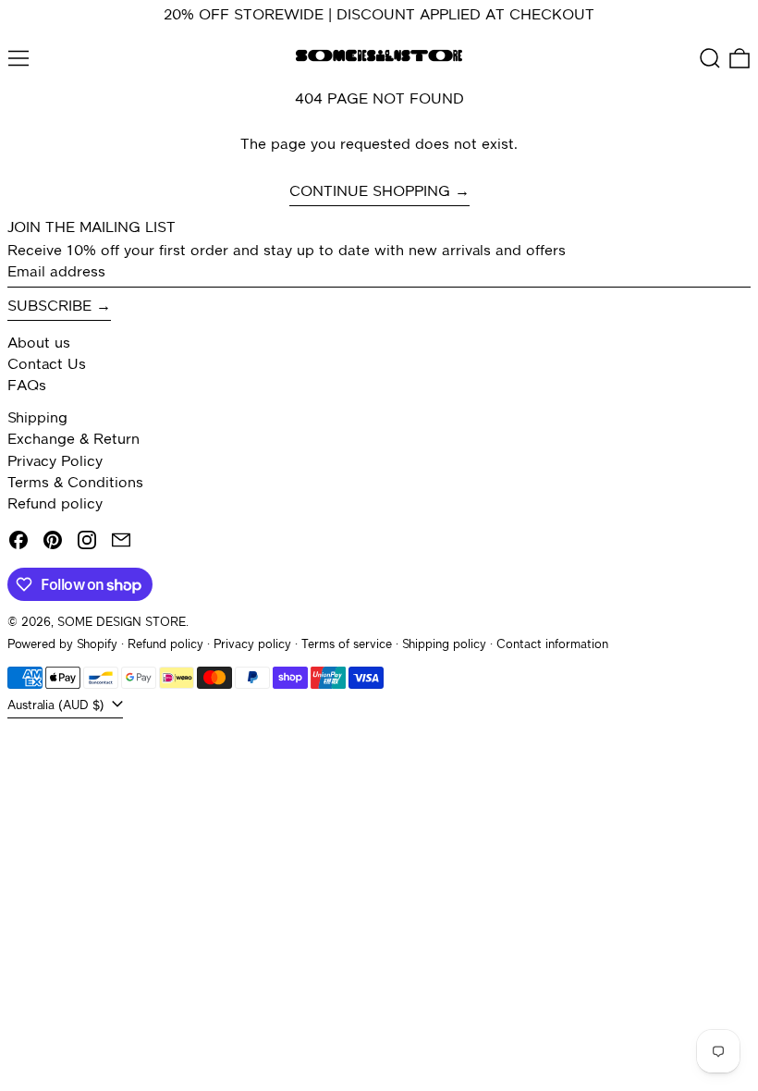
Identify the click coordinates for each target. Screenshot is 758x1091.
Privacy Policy (55, 462)
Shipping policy (444, 645)
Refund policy (55, 504)
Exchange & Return (73, 440)
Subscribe (49, 306)
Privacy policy (252, 645)
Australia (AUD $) (57, 706)
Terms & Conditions (75, 483)
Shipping (37, 418)
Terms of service (346, 645)
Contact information (552, 645)
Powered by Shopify (62, 645)
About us (38, 343)
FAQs (26, 386)
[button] (710, 58)
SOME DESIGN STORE (121, 623)
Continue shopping (369, 192)
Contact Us (46, 365)
